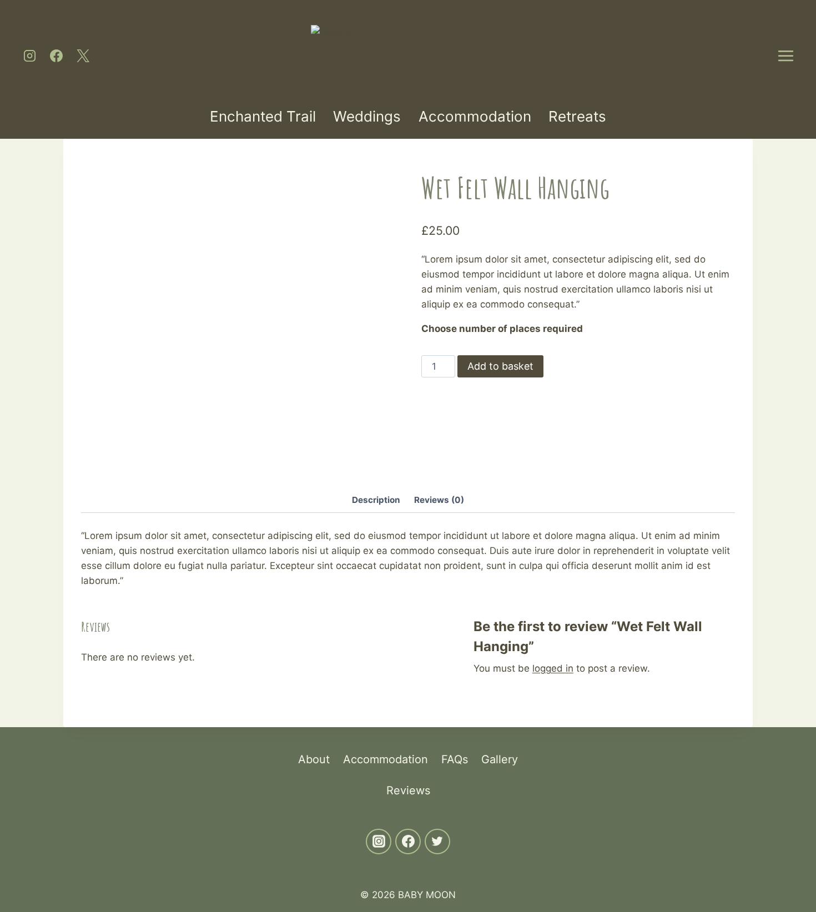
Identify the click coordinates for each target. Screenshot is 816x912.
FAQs (454, 759)
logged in (552, 668)
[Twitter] (437, 841)
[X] (82, 55)
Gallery (499, 759)
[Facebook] (56, 55)
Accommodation (475, 116)
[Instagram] (29, 55)
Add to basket (500, 366)
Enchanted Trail (263, 116)
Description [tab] (376, 500)
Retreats (577, 116)
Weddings (367, 116)
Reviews (408, 790)
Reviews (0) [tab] (439, 500)
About (314, 759)
